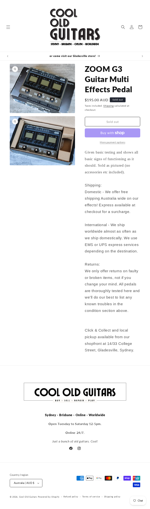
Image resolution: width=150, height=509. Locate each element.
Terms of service (91, 496)
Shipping (108, 105)
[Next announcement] (142, 56)
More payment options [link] (112, 142)
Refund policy (70, 496)
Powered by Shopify (49, 496)
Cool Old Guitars (28, 496)
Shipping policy (112, 496)
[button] (8, 27)
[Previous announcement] (7, 56)
